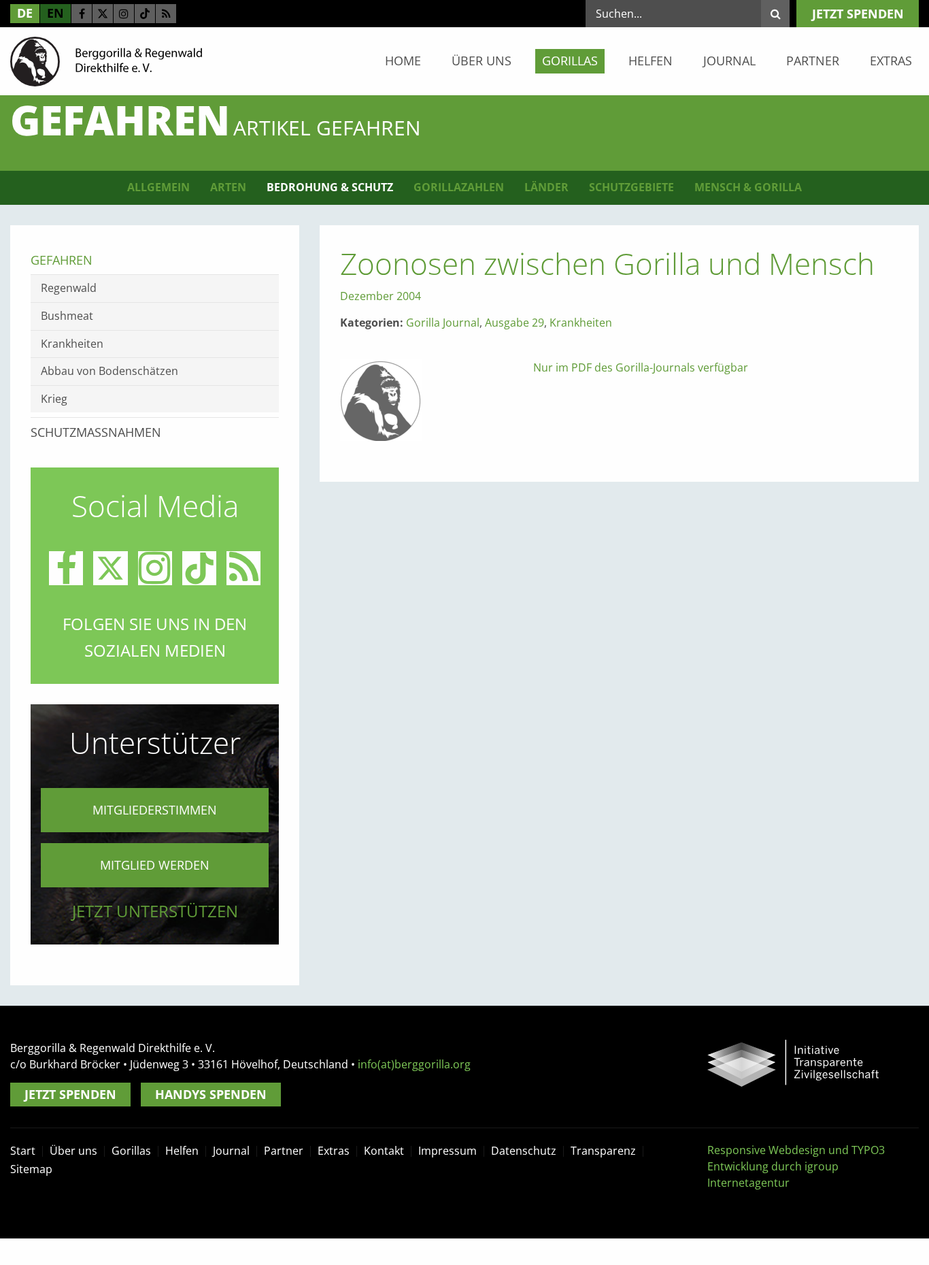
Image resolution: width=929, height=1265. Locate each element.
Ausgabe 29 (514, 322)
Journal (729, 60)
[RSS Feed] (166, 13)
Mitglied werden (154, 865)
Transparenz (603, 1150)
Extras (891, 60)
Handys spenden (211, 1094)
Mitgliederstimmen (154, 810)
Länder (546, 187)
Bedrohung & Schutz (330, 187)
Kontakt (384, 1150)
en (55, 13)
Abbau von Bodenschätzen (109, 370)
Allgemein (158, 187)
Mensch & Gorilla (748, 187)
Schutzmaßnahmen (96, 432)
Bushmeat (67, 315)
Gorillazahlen (458, 187)
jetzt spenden (858, 13)
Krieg (54, 398)
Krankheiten (581, 322)
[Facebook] (81, 13)
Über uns (481, 60)
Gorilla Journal (442, 322)
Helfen (650, 60)
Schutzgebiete (631, 187)
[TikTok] (145, 13)
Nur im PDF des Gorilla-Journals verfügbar (640, 367)
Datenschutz (523, 1150)
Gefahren (61, 260)
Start (22, 1150)
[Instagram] (124, 13)
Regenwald (69, 287)
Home (403, 60)
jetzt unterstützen (155, 911)
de (25, 13)
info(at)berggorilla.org (414, 1064)
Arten (228, 187)
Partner (812, 60)
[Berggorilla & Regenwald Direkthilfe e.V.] (106, 60)
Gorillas (570, 60)
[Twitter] (102, 13)
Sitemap (31, 1169)
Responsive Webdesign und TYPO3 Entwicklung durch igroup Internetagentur (796, 1166)
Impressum (447, 1150)
